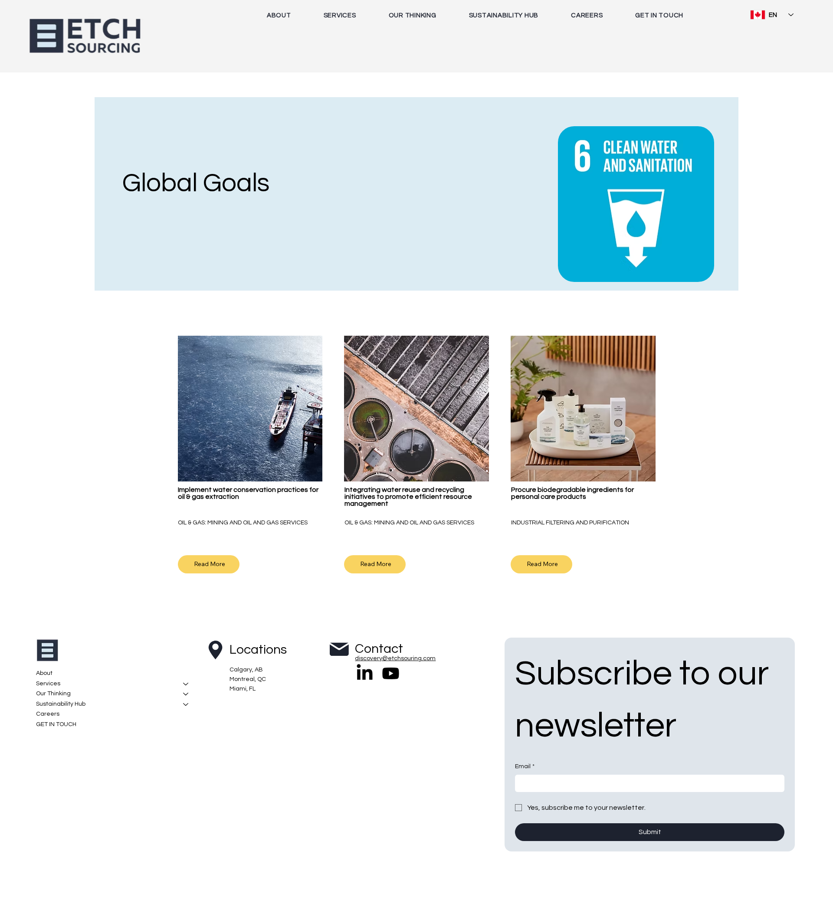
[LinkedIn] (364, 673)
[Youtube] (390, 673)
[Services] (186, 684)
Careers (47, 714)
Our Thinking (53, 694)
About (44, 673)
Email (525, 766)
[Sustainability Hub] (186, 704)
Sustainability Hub (60, 704)
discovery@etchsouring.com (395, 658)
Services (48, 684)
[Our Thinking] (186, 694)
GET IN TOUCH (56, 724)
